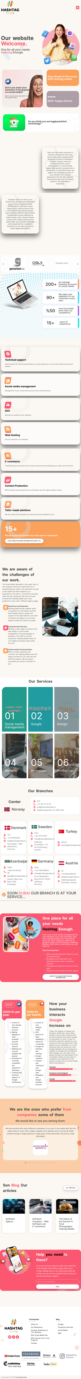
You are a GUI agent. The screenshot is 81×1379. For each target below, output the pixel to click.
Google (36, 724)
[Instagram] (13, 1337)
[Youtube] (9, 1337)
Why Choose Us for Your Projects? (40, 1339)
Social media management (14, 725)
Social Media (63, 1330)
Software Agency (10, 1220)
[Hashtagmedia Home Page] (10, 7)
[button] (77, 7)
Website (11, 771)
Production (65, 771)
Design (62, 724)
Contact (34, 1343)
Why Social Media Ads (39, 1335)
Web (59, 1333)
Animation (38, 771)
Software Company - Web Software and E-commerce (40, 1223)
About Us (34, 1324)
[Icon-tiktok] (17, 1337)
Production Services (65, 1327)
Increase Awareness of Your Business (39, 1331)
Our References (36, 1327)
